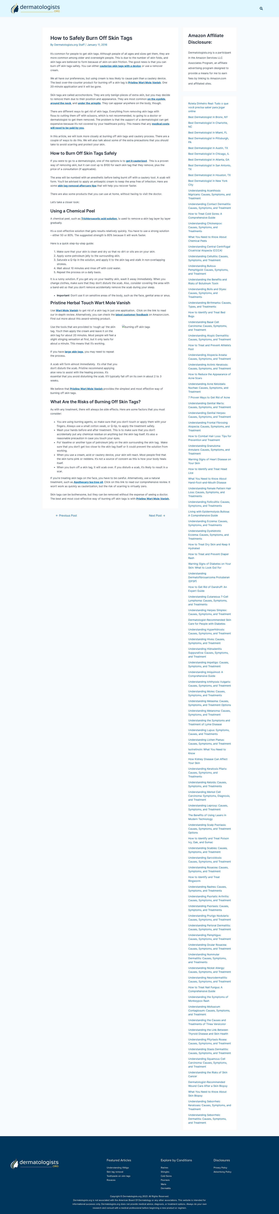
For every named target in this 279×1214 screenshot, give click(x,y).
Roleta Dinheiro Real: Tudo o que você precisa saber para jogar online (208, 107)
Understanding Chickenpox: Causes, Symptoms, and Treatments (205, 227)
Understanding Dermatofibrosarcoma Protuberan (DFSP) (209, 577)
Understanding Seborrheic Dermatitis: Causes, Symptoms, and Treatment (207, 1118)
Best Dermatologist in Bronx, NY (208, 117)
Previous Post (66, 515)
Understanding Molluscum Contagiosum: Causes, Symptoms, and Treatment (209, 1010)
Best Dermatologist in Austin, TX (208, 148)
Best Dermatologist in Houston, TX (209, 175)
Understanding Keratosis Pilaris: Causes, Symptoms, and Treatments (207, 772)
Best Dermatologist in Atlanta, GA (208, 159)
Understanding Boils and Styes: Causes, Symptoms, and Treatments (207, 293)
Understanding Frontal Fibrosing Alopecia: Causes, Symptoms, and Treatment (209, 426)
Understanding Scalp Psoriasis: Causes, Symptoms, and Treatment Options (209, 828)
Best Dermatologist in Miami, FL (207, 132)
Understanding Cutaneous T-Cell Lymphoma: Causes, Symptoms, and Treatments (208, 600)
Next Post (157, 515)
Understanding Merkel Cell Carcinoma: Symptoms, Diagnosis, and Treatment (209, 795)
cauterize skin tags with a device (120, 66)
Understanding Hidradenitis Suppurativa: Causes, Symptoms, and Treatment (208, 652)
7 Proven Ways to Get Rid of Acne (209, 397)
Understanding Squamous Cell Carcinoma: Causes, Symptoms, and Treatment (207, 1062)
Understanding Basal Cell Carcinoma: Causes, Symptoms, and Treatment (207, 325)
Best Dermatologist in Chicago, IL (208, 153)
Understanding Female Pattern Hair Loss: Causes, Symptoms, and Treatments (209, 492)
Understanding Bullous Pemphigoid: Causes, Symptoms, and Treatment (208, 269)
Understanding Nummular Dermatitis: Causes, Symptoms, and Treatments (207, 958)
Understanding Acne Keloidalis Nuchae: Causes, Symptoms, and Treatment (208, 387)
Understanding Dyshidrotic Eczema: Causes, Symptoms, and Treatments (208, 534)
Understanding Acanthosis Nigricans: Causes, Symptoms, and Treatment (209, 194)
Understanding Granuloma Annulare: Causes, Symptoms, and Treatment (209, 449)
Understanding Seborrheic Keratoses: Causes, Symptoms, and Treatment (209, 1105)
